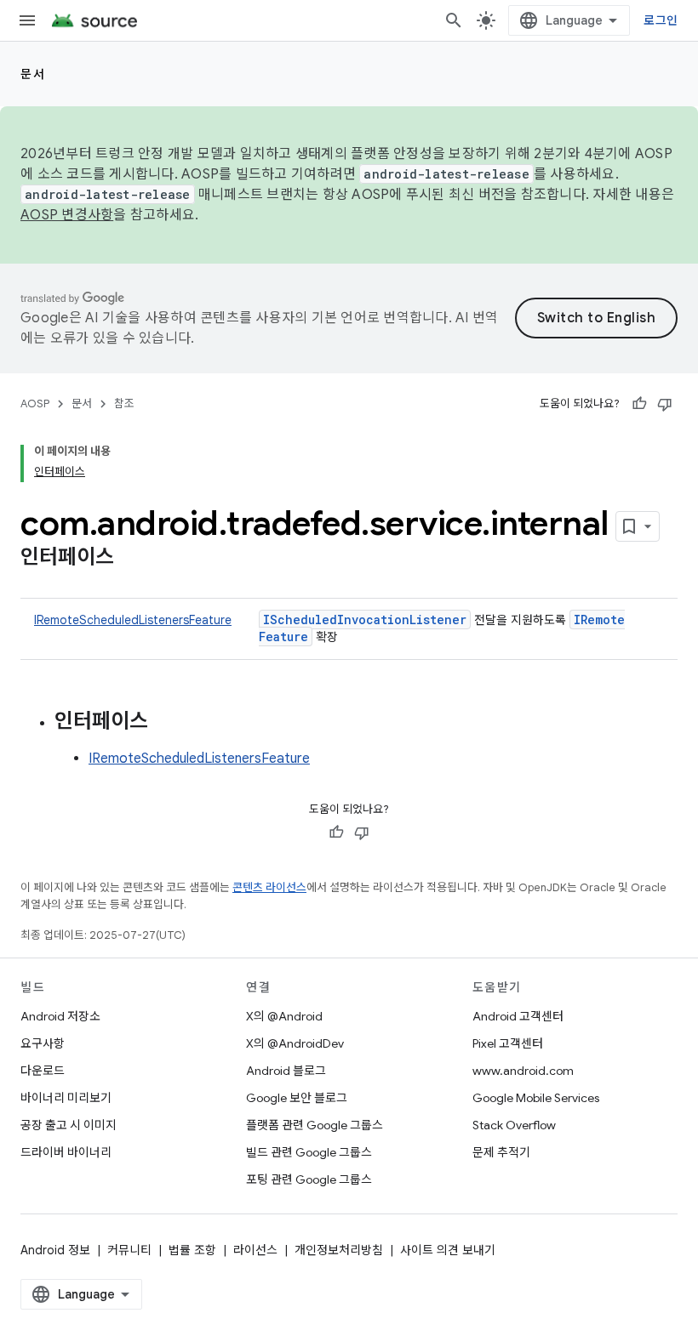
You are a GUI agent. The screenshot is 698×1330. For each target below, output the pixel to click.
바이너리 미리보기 (66, 1097)
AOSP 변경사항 (66, 215)
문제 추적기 (501, 1152)
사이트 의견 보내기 (447, 1250)
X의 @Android (284, 1016)
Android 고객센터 (518, 1016)
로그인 (661, 20)
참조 (124, 403)
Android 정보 (55, 1250)
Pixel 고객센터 (507, 1043)
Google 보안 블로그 (296, 1097)
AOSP (34, 403)
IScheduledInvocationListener (364, 619)
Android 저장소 (60, 1016)
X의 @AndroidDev (295, 1043)
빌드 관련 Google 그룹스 (309, 1152)
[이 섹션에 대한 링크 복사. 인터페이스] (131, 558)
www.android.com (523, 1070)
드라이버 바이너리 (66, 1152)
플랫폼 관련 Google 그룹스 (314, 1125)
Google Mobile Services (535, 1097)
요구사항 (42, 1043)
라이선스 (255, 1250)
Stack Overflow (514, 1125)
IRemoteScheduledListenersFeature (133, 620)
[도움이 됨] (639, 404)
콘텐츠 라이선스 (269, 887)
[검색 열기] (453, 20)
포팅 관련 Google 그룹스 (309, 1179)
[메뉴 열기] (27, 20)
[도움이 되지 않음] (665, 404)
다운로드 (42, 1070)
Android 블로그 (286, 1070)
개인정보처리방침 (339, 1250)
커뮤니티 (129, 1250)
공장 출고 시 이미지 (68, 1125)
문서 (32, 74)
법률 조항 (192, 1250)
